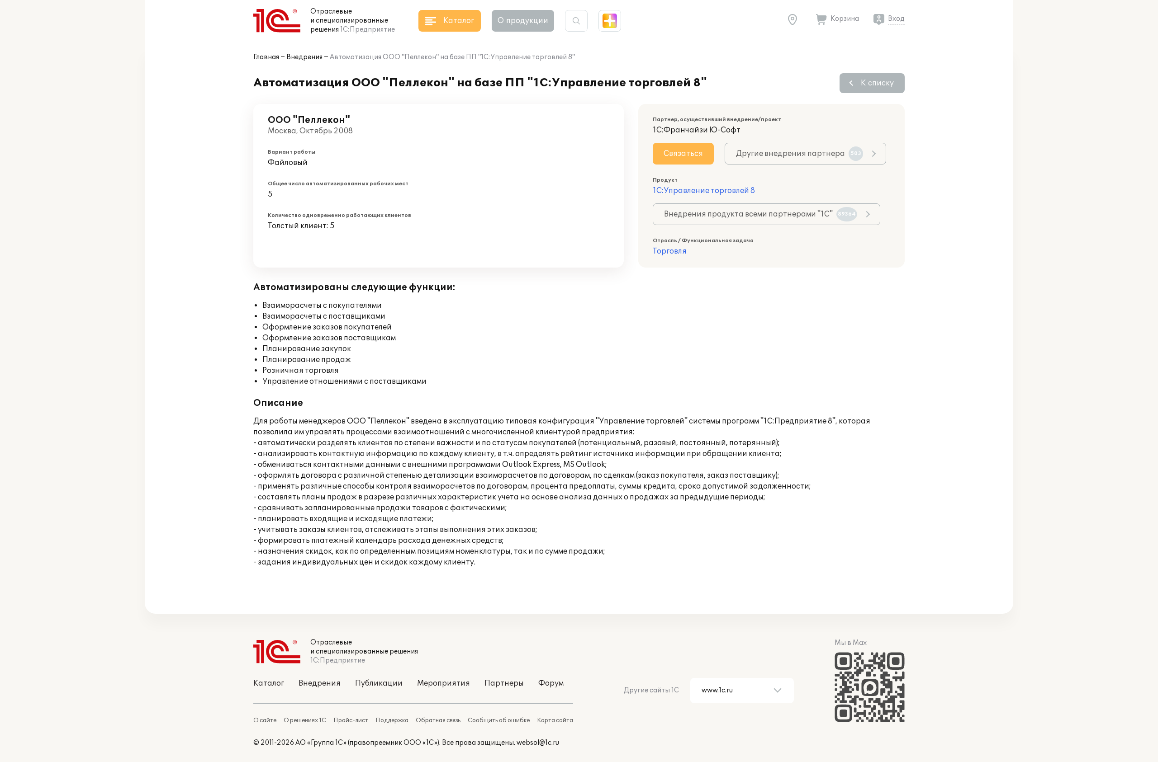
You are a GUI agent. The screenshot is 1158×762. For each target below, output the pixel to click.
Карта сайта (555, 720)
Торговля (670, 251)
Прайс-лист (350, 720)
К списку (877, 83)
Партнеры (504, 683)
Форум (551, 683)
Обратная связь (438, 720)
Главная (266, 57)
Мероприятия (443, 683)
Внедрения (304, 57)
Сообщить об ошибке (499, 720)
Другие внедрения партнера (798, 153)
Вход (896, 19)
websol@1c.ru (538, 743)
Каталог (268, 683)
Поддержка (391, 720)
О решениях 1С (305, 720)
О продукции (523, 20)
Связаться (683, 153)
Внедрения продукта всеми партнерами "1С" (760, 214)
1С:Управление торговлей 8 (704, 190)
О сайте (264, 720)
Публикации (379, 683)
